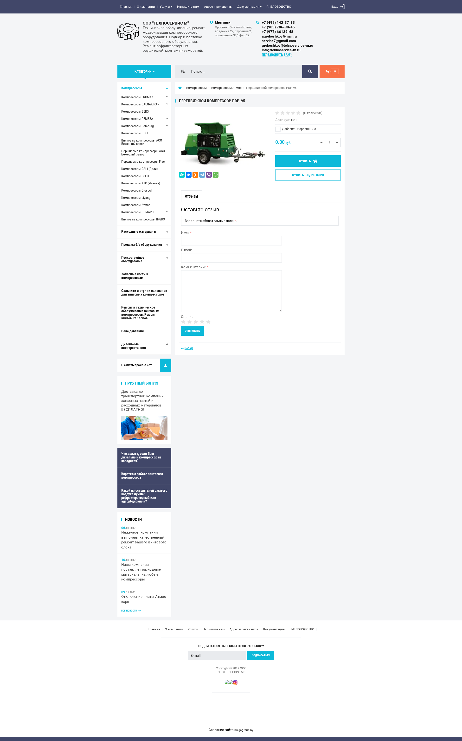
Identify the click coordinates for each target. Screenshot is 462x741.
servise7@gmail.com (279, 41)
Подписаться (261, 655)
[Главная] (180, 88)
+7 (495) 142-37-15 (278, 22)
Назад (189, 348)
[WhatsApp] (215, 175)
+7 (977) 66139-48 (277, 32)
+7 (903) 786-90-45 (278, 27)
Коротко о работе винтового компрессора (142, 476)
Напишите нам (188, 6)
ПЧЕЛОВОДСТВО (278, 6)
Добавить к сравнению (298, 129)
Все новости (129, 610)
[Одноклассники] (195, 175)
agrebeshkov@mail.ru (279, 36)
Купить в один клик (308, 175)
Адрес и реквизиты (218, 6)
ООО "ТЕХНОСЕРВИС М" (166, 23)
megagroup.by (243, 730)
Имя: (186, 233)
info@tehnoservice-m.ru (281, 50)
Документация (248, 6)
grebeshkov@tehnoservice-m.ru (287, 45)
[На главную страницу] (128, 31)
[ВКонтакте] (189, 175)
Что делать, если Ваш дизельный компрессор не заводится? (141, 457)
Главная (126, 6)
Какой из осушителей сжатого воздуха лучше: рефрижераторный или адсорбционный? (144, 495)
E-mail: (186, 250)
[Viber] (209, 175)
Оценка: (187, 317)
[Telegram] (202, 175)
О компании (146, 6)
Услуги (165, 6)
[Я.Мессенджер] (182, 175)
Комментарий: (194, 267)
